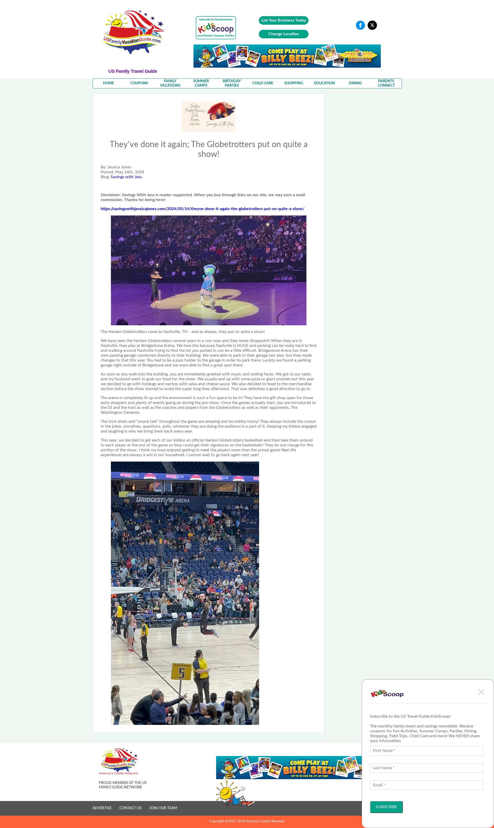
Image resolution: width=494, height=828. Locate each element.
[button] (481, 692)
